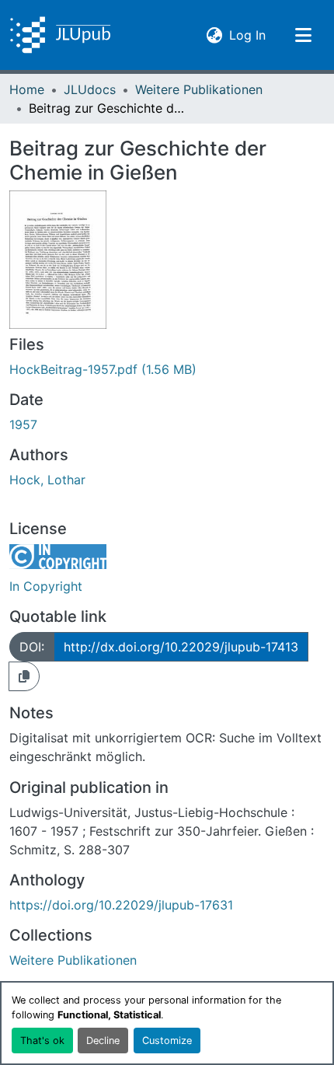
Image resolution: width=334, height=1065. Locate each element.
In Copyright (45, 586)
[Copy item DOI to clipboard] (24, 676)
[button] (60, 35)
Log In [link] (247, 34)
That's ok (42, 1040)
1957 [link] (23, 424)
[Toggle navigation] (303, 35)
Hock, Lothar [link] (47, 479)
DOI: (31, 647)
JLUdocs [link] (90, 89)
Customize (167, 1040)
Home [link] (26, 89)
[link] (167, 369)
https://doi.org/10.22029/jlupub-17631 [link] (121, 905)
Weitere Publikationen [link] (199, 89)
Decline (103, 1040)
